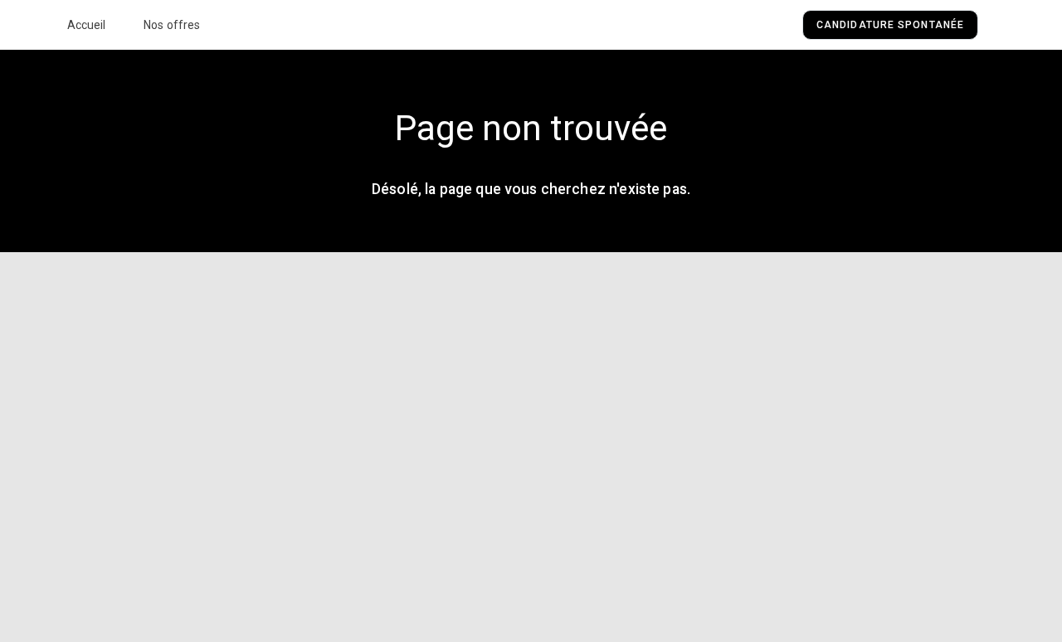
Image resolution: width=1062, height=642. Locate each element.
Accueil (86, 25)
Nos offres (172, 25)
